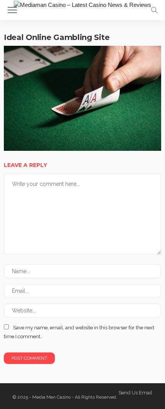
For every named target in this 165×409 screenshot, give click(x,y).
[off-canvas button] (12, 10)
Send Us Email (135, 393)
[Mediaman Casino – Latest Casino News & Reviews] (82, 4)
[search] (154, 10)
